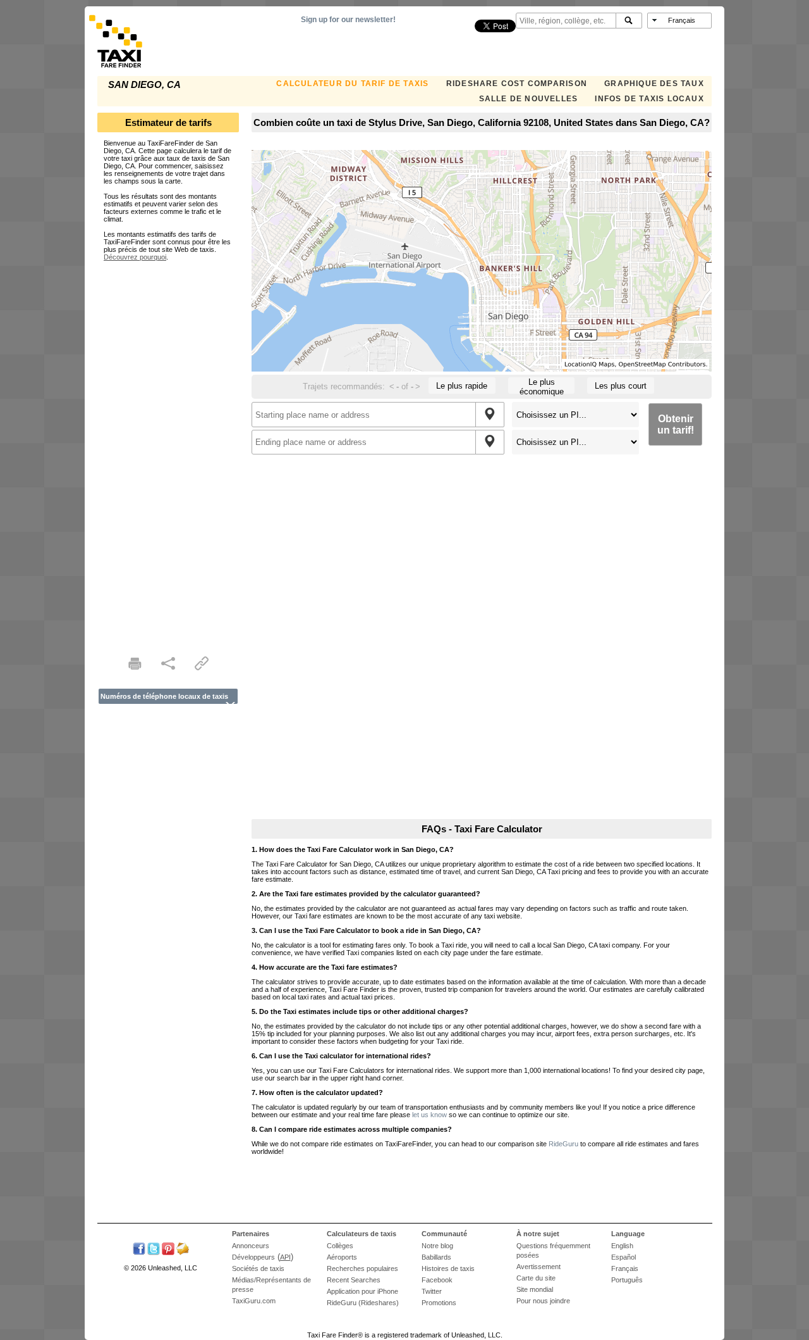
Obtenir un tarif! (675, 424)
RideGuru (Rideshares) (363, 1302)
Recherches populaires (362, 1268)
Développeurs (253, 1257)
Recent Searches (353, 1280)
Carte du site (536, 1278)
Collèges (340, 1245)
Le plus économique (542, 385)
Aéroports (342, 1257)
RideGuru (563, 1144)
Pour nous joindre (543, 1301)
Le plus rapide (461, 386)
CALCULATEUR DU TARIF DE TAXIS (352, 83)
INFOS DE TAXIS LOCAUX (649, 98)
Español (623, 1257)
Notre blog (437, 1245)
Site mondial (534, 1289)
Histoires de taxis (448, 1268)
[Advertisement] (168, 451)
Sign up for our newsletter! (348, 19)
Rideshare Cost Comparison (516, 83)
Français (624, 1268)
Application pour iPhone (362, 1291)
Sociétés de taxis (258, 1268)
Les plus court (621, 386)
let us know (429, 1114)
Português (627, 1280)
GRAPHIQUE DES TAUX (654, 83)
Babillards (436, 1257)
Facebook (437, 1280)
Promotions (439, 1302)
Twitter (432, 1291)
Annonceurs (250, 1245)
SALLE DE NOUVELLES (528, 98)
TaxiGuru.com (254, 1301)
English (622, 1245)
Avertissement (538, 1266)
